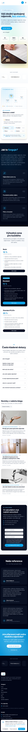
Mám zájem (14, 270)
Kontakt (2, 697)
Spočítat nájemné (6, 28)
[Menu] (25, 2)
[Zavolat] (22, 2)
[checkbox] (5, 539)
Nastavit (6, 728)
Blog (2, 695)
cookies (18, 724)
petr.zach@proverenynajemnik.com (10, 714)
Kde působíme (4, 692)
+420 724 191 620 (6, 716)
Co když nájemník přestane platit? (10, 378)
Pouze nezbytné (13, 728)
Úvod (2, 686)
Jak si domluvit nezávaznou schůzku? (11, 387)
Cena (2, 690)
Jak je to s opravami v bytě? (8, 383)
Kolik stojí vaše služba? (7, 369)
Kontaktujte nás (14, 650)
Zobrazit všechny (6, 406)
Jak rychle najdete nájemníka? (9, 374)
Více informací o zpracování (14, 542)
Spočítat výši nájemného (14, 646)
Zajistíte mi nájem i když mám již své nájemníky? (8, 364)
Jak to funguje (4, 688)
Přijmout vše (21, 728)
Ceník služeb (5, 706)
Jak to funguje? (6, 32)
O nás (2, 694)
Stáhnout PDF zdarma (14, 545)
